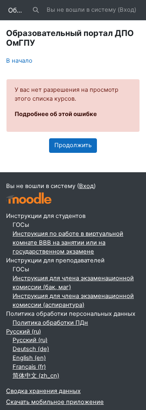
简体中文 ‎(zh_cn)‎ (36, 375)
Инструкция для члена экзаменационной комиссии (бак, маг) (73, 283)
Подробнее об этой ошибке (56, 114)
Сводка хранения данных (43, 391)
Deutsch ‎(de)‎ (31, 349)
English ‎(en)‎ (29, 357)
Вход (127, 9)
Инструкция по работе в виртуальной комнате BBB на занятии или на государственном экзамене (68, 242)
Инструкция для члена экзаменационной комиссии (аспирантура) (73, 300)
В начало (19, 60)
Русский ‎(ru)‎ (23, 331)
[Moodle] (29, 198)
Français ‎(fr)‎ (29, 366)
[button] (36, 10)
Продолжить (73, 145)
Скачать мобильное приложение (55, 402)
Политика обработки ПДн (50, 322)
